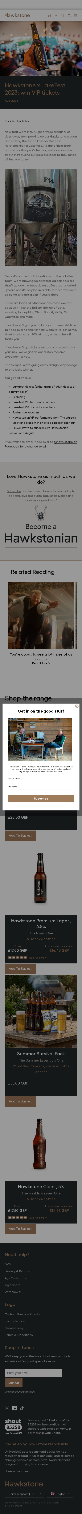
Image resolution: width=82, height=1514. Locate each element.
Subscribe (41, 798)
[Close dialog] (76, 706)
